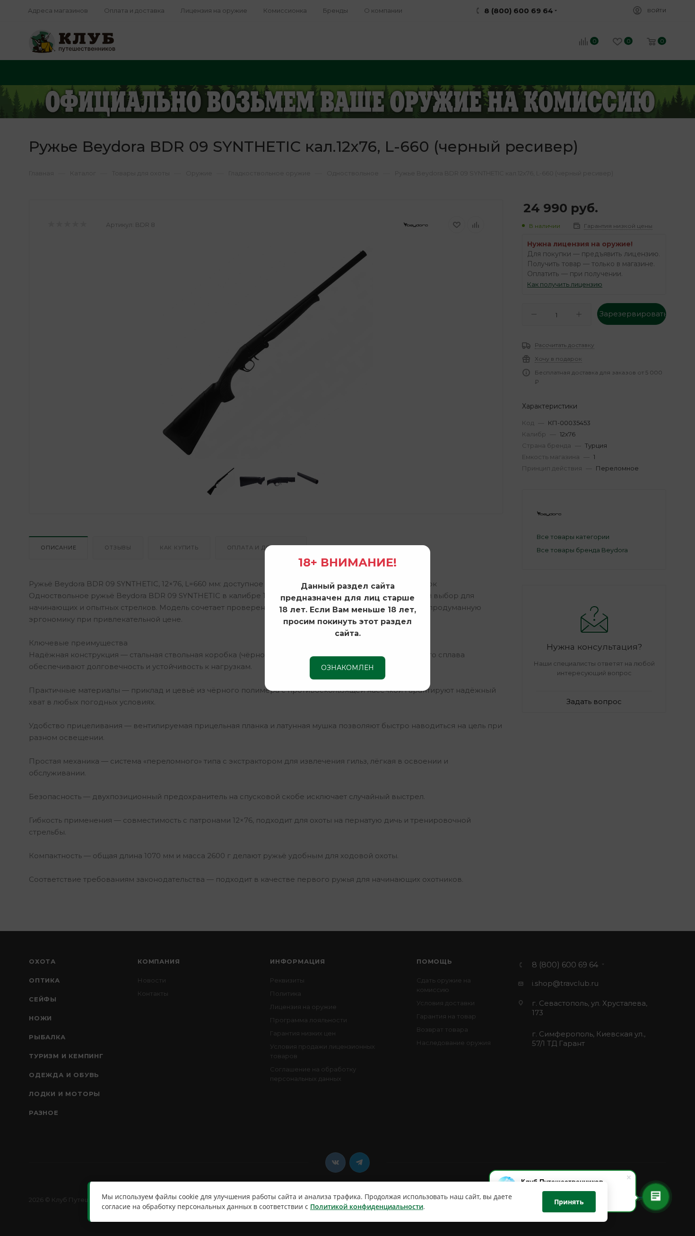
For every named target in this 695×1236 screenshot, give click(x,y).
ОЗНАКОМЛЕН (347, 667)
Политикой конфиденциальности (366, 1206)
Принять (569, 1201)
